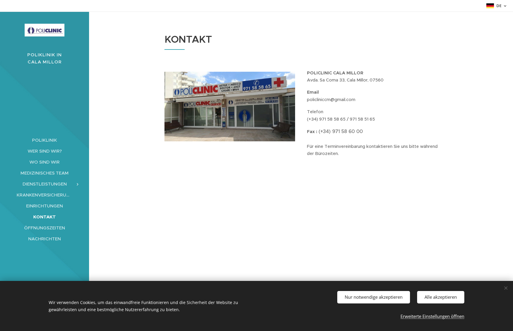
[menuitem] (44, 140)
